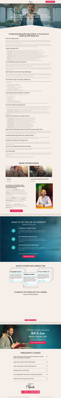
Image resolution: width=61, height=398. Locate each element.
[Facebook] (25, 392)
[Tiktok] (29, 392)
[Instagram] (22, 392)
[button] (30, 357)
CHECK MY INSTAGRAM (30, 294)
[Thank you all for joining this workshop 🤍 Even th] (23, 315)
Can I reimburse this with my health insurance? (27, 374)
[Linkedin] (35, 392)
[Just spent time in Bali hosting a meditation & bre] (50, 307)
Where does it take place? (21, 370)
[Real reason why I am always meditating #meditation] (10, 300)
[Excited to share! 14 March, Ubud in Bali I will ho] (50, 315)
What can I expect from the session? (24, 362)
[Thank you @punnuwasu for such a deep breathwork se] (23, 307)
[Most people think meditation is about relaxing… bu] (37, 300)
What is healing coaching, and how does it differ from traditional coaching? (28, 357)
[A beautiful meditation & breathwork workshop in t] (37, 315)
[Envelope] (38, 392)
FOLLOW (30, 383)
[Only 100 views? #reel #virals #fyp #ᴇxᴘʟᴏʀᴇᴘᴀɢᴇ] (50, 300)
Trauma (9, 179)
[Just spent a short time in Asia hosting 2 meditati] (10, 315)
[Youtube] (32, 392)
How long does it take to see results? (25, 366)
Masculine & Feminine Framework (39, 179)
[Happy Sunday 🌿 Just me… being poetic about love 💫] (10, 307)
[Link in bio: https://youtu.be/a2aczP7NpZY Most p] (23, 300)
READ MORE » (9, 181)
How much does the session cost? (23, 378)
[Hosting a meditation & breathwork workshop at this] (37, 307)
